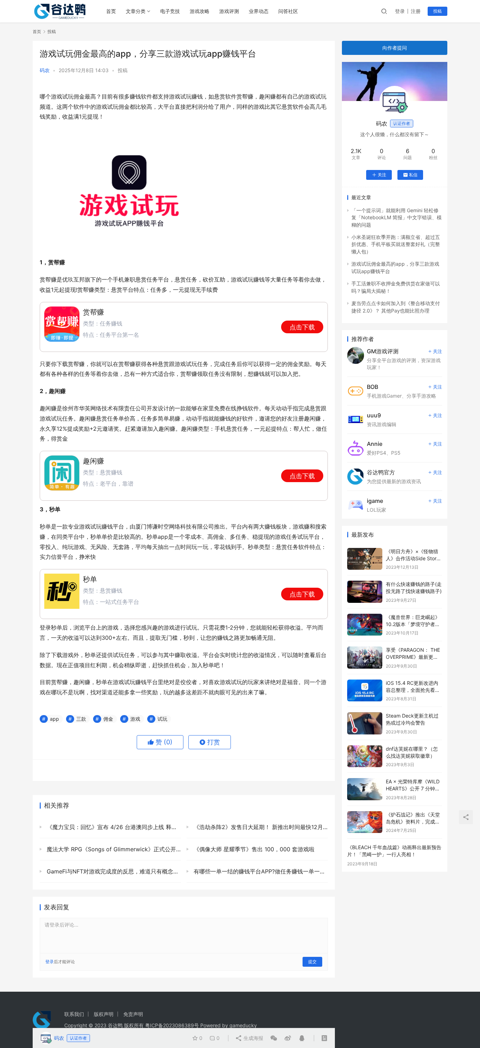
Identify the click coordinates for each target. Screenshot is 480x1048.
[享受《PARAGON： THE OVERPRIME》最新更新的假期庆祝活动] (364, 657)
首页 (111, 11)
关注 (382, 174)
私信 (413, 174)
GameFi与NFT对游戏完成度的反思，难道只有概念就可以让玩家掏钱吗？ (113, 871)
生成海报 (252, 1038)
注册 (416, 11)
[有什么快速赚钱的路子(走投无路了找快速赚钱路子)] (364, 592)
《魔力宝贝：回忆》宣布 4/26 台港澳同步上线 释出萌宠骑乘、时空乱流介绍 (113, 827)
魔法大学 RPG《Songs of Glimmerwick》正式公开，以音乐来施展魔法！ (113, 849)
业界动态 (258, 11)
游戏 (135, 719)
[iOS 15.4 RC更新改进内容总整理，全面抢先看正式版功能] (364, 691)
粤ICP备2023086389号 (172, 1025)
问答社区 (288, 11)
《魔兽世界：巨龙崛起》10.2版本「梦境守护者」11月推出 (413, 624)
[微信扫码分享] (273, 1038)
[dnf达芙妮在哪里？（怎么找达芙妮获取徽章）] (364, 756)
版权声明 (103, 1014)
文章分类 (135, 11)
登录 (400, 11)
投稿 (437, 11)
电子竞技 (170, 11)
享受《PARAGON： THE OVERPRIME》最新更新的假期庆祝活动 (413, 657)
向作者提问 (394, 48)
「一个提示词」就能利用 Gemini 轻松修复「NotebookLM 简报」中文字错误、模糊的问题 (396, 217)
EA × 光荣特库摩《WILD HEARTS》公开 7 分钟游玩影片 (413, 788)
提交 (312, 961)
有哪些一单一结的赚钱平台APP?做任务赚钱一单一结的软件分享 (260, 871)
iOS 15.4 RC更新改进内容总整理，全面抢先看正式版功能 (413, 690)
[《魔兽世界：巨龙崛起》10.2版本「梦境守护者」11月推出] (364, 625)
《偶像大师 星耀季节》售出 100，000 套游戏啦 (253, 849)
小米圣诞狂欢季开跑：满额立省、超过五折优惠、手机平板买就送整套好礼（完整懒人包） (395, 244)
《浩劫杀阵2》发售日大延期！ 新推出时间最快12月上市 (260, 827)
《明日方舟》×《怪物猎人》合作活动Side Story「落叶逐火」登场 (412, 558)
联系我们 (74, 1014)
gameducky (243, 1025)
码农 (45, 70)
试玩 (162, 719)
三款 (81, 719)
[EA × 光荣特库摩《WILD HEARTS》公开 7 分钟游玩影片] (364, 789)
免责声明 (133, 1014)
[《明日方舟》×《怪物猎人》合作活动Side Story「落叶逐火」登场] (364, 559)
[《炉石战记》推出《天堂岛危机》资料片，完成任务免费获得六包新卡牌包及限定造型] (364, 822)
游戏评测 (229, 11)
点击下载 (302, 327)
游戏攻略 (199, 11)
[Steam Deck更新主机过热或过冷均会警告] (364, 723)
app (54, 719)
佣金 (108, 719)
